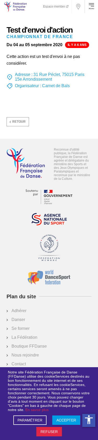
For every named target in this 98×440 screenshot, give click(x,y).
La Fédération (24, 337)
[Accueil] (26, 163)
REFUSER (49, 432)
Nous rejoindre (25, 355)
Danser (18, 319)
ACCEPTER (66, 420)
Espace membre (54, 6)
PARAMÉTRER (30, 420)
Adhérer (18, 310)
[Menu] (91, 6)
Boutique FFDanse (29, 346)
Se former (20, 328)
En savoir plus (37, 410)
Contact (18, 364)
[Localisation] (78, 6)
